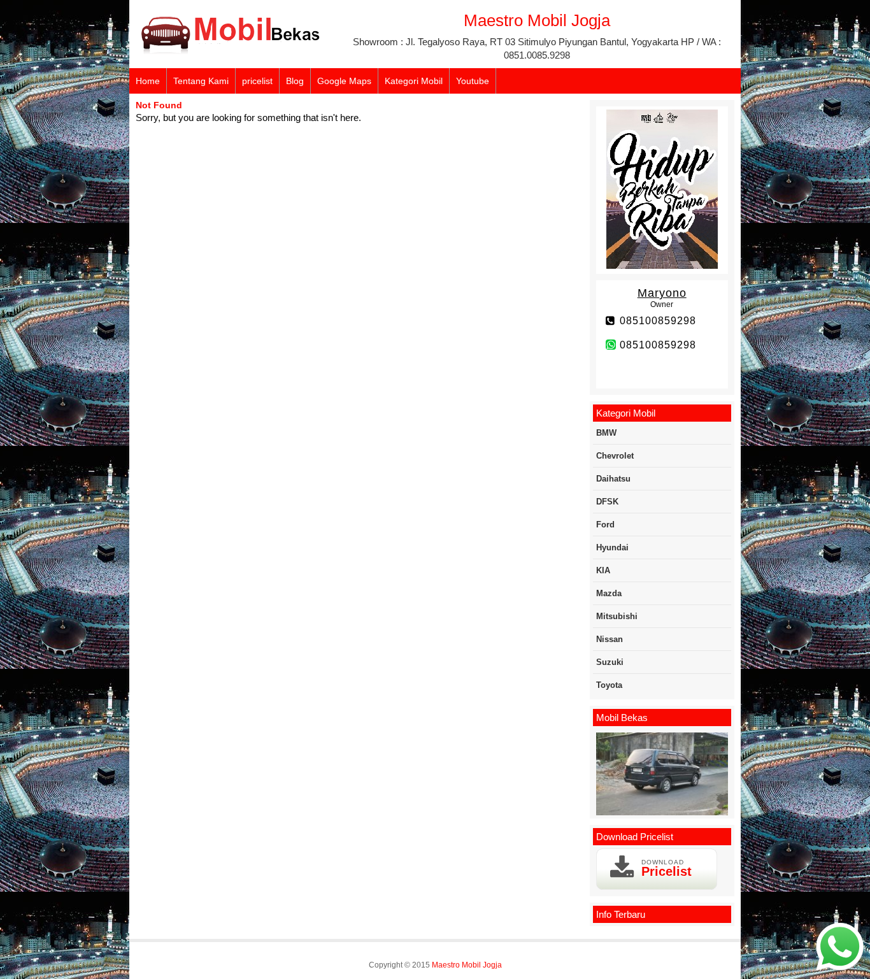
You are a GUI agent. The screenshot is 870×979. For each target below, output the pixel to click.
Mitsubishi (617, 616)
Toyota (609, 685)
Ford (605, 524)
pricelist (257, 81)
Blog (295, 81)
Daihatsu (613, 478)
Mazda (609, 593)
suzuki (610, 662)
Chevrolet (615, 456)
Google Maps (344, 81)
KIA (603, 570)
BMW (606, 433)
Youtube (472, 81)
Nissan (609, 639)
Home (148, 81)
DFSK (607, 501)
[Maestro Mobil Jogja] (231, 51)
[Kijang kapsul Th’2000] (662, 775)
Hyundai (612, 547)
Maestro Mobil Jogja (467, 965)
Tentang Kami (201, 81)
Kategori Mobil (414, 81)
